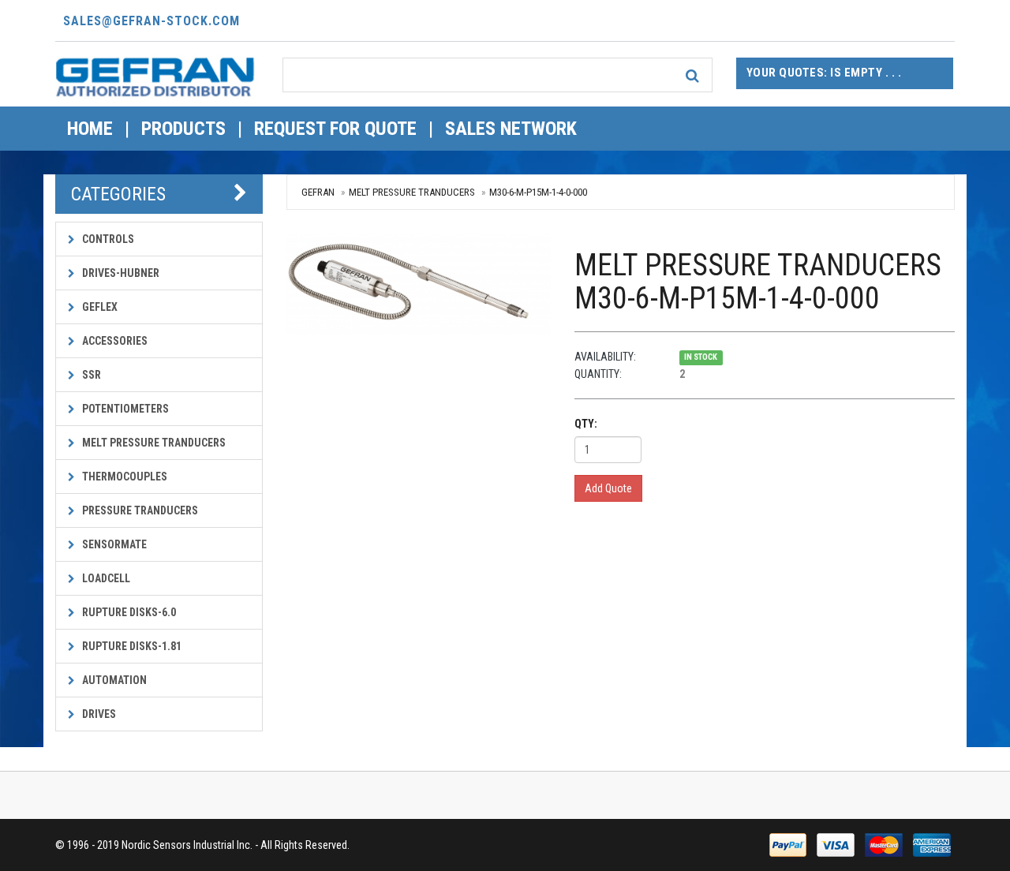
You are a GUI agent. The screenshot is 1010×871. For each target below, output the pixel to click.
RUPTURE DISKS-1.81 (130, 646)
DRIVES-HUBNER (119, 273)
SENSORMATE (113, 544)
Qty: (585, 423)
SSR (90, 374)
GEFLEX (99, 307)
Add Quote (608, 488)
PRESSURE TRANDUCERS (139, 510)
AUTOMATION (113, 680)
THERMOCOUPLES (123, 476)
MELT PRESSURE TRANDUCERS (153, 442)
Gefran (318, 192)
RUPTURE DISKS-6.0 (128, 612)
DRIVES (98, 714)
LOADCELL (105, 578)
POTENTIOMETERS (124, 408)
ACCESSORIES (114, 341)
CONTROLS (107, 239)
